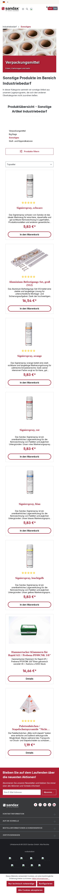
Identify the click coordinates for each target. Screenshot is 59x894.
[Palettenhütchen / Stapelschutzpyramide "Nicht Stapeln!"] (29, 704)
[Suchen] (27, 9)
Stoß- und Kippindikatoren (21, 141)
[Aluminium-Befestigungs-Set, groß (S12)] (29, 260)
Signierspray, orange (29, 355)
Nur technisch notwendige (21, 883)
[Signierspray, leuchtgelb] (29, 556)
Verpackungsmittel (17, 131)
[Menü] (23, 9)
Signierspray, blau (29, 503)
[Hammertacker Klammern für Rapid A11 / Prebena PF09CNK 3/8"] (29, 630)
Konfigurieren (45, 883)
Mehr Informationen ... (41, 879)
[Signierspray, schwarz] (29, 185)
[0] (50, 8)
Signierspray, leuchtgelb (29, 577)
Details (29, 678)
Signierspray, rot (30, 429)
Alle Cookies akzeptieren (30, 890)
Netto (55, 8)
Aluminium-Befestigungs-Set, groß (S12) (29, 283)
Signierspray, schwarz (30, 207)
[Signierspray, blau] (29, 482)
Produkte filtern (31, 151)
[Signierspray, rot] (29, 408)
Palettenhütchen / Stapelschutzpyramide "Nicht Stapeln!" (29, 728)
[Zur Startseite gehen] (10, 9)
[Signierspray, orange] (29, 334)
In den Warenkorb (29, 234)
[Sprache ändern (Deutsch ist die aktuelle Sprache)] (5, 2)
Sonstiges (14, 137)
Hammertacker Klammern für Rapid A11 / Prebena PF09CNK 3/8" (29, 653)
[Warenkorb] (31, 9)
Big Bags (13, 134)
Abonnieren (49, 792)
